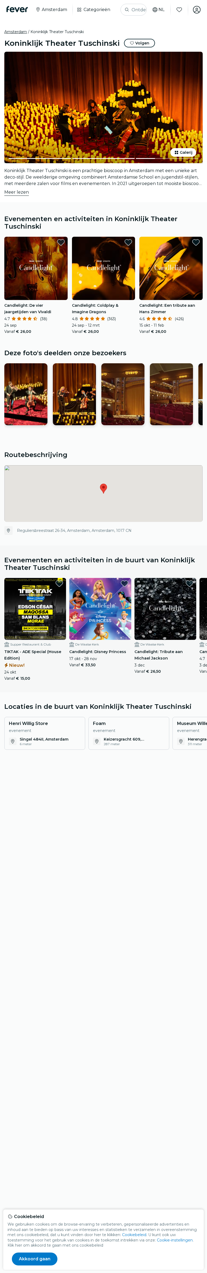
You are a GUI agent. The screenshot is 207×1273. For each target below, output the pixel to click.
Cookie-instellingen (175, 1240)
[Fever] (17, 9)
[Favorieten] (179, 9)
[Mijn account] (197, 9)
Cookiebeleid (134, 1234)
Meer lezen (16, 192)
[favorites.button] (60, 242)
